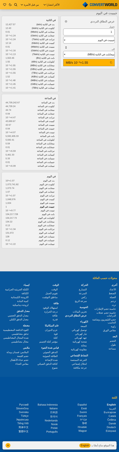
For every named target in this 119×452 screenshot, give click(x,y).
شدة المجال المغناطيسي (16, 337)
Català (112, 416)
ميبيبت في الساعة (46, 125)
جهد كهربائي (81, 337)
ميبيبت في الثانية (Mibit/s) (43, 47)
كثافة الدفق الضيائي (47, 364)
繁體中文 (24, 431)
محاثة (84, 345)
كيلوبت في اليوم (47, 184)
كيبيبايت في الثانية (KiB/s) (43, 76)
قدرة (55, 319)
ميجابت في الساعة (46, 110)
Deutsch (111, 427)
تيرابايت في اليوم (47, 229)
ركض (84, 297)
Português (52, 431)
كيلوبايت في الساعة (46, 140)
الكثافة (25, 293)
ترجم (113, 301)
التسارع (83, 289)
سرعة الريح (81, 301)
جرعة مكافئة (80, 367)
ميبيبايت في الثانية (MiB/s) (43, 80)
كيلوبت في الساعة (46, 106)
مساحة (112, 348)
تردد (114, 305)
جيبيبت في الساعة (46, 128)
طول (113, 344)
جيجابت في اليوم (47, 192)
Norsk (54, 424)
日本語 (54, 412)
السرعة (83, 293)
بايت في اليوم (48, 214)
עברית (83, 419)
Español (82, 404)
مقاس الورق (109, 330)
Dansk (112, 423)
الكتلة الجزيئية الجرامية (17, 289)
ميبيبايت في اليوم (47, 236)
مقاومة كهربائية (79, 349)
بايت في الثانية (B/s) (45, 58)
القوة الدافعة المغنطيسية (16, 330)
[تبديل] (66, 47)
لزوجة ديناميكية (21, 305)
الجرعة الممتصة (78, 360)
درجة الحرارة (51, 311)
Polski (54, 428)
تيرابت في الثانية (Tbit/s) (43, 39)
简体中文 (24, 427)
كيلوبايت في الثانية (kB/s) (43, 61)
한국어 (54, 416)
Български (110, 412)
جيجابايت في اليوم (46, 225)
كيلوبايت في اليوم (46, 218)
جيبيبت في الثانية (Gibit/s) (43, 50)
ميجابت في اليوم (47, 188)
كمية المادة (23, 301)
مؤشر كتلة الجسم (48, 341)
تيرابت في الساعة (46, 117)
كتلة (55, 337)
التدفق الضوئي (50, 352)
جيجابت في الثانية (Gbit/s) (43, 35)
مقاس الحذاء (22, 364)
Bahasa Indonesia (48, 404)
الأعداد (112, 289)
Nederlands (51, 420)
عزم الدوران (51, 330)
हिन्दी (84, 423)
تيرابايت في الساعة (46, 151)
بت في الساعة (48, 102)
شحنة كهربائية (80, 341)
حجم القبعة (23, 356)
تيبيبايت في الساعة (46, 166)
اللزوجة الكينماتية (20, 297)
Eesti (84, 408)
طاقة (55, 315)
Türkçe (25, 416)
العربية (112, 408)
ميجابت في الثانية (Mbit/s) (43, 32)
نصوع (55, 367)
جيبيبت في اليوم (47, 206)
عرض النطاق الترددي (76, 315)
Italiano (54, 408)
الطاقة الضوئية (50, 356)
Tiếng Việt (23, 423)
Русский (24, 404)
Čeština (111, 419)
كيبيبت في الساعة (46, 121)
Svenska (24, 412)
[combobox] (86, 40)
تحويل (112, 26)
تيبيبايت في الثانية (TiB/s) (43, 88)
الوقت (54, 289)
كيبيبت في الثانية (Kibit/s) (43, 43)
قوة (56, 334)
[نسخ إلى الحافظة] (111, 62)
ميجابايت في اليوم (46, 221)
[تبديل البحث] (16, 4)
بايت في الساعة (47, 136)
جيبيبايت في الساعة (46, 162)
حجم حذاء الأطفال (19, 360)
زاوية (113, 326)
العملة (113, 297)
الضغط (112, 293)
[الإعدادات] (66, 21)
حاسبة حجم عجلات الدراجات (106, 314)
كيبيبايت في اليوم (47, 233)
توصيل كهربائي (79, 330)
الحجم (113, 341)
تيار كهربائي (81, 334)
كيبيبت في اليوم (47, 199)
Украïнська (22, 419)
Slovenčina (22, 408)
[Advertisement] (59, 260)
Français (82, 416)
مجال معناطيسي (20, 341)
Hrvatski (82, 427)
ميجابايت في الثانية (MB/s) (42, 65)
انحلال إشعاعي (79, 364)
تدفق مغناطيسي (20, 334)
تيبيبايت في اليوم (47, 244)
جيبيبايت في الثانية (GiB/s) (43, 84)
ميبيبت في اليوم (47, 203)
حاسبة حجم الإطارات (105, 309)
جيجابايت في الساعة (45, 147)
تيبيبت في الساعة (47, 132)
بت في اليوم (49, 180)
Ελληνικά (111, 431)
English (85, 445)
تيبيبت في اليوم (48, 210)
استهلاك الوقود (50, 307)
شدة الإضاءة (51, 360)
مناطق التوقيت (50, 297)
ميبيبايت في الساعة (46, 158)
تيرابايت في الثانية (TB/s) (43, 73)
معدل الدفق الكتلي (19, 319)
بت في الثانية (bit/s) (45, 24)
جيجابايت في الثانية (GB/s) (42, 69)
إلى (113, 49)
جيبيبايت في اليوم (47, 240)
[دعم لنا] (4, 4)
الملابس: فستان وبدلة (18, 352)
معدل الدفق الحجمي (18, 315)
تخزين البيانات (80, 311)
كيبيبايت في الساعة (46, 154)
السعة (84, 326)
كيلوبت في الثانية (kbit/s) (43, 28)
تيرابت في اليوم (47, 195)
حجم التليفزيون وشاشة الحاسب (104, 321)
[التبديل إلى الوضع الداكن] (10, 4)
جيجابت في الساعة (46, 113)
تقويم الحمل (51, 293)
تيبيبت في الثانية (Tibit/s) (43, 54)
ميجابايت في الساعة (45, 143)
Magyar (83, 430)
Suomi (83, 412)
